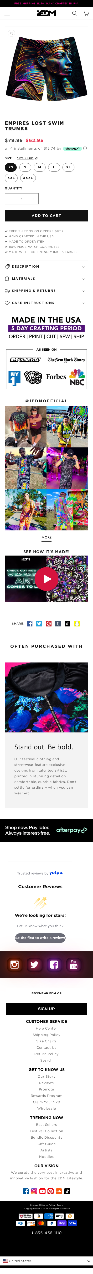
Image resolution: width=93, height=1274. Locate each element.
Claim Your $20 (46, 1102)
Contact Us (46, 1047)
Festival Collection (46, 1131)
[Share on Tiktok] (68, 623)
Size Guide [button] (25, 158)
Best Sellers (46, 1124)
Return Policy (46, 1054)
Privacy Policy (47, 1205)
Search (46, 1060)
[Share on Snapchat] (77, 623)
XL (68, 167)
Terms (60, 1205)
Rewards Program (46, 1095)
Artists (46, 1150)
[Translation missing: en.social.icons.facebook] (30, 623)
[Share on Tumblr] (58, 623)
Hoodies (46, 1156)
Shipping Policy (47, 1034)
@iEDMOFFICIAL (46, 401)
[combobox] (46, 1261)
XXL (11, 178)
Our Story (46, 1076)
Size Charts (46, 1041)
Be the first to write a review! (40, 938)
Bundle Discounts (46, 1137)
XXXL (28, 178)
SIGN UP (46, 1009)
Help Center (46, 1028)
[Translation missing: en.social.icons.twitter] (39, 623)
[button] (8, 13)
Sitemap (34, 1205)
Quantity (13, 188)
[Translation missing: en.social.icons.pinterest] (49, 623)
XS (10, 167)
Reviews (46, 1083)
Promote (46, 1089)
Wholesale (46, 1108)
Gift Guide (46, 1143)
